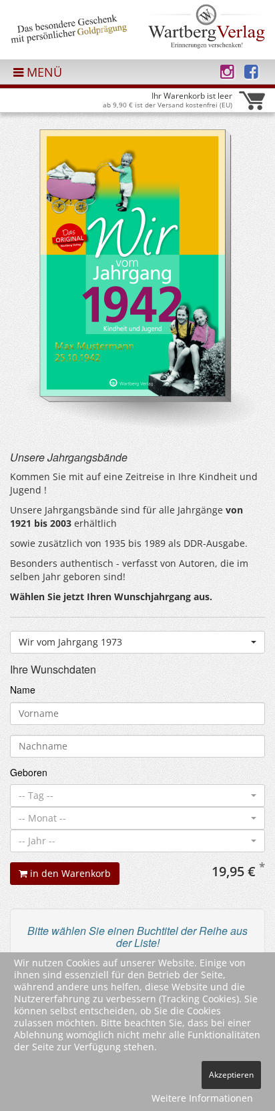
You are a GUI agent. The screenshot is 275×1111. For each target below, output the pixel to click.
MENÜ (42, 72)
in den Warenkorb (69, 873)
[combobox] (137, 642)
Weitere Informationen (202, 1098)
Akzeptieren (231, 1074)
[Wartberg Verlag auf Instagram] (227, 71)
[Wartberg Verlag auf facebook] (251, 71)
